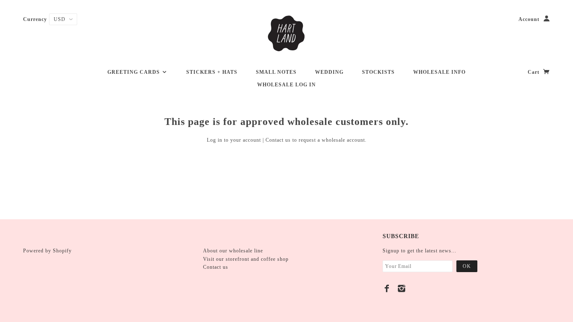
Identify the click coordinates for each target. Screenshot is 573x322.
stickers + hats (211, 72)
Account (528, 19)
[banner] (286, 34)
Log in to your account (234, 140)
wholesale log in (286, 85)
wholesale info (439, 72)
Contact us (278, 140)
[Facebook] (387, 288)
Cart (534, 72)
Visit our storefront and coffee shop (246, 259)
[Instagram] (401, 288)
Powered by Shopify (47, 251)
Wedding (329, 72)
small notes (276, 72)
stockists (378, 72)
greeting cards (134, 72)
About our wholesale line (233, 251)
